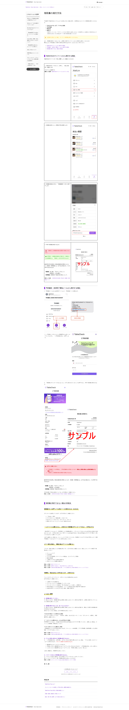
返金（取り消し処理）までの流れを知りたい (55, 696)
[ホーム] (34, 2)
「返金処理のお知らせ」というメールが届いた (32, 45)
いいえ (74, 671)
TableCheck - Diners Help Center (32, 7)
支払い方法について (31, 49)
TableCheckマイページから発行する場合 (56, 45)
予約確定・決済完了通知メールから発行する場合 (58, 47)
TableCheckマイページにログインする (60, 71)
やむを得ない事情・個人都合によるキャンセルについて (32, 40)
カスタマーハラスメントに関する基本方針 (82, 707)
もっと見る (33, 69)
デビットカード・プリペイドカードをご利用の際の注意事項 (32, 59)
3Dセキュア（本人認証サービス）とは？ (33, 24)
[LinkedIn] (48, 664)
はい (67, 671)
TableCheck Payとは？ (50, 684)
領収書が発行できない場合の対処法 (55, 48)
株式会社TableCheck (98, 707)
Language (100, 2)
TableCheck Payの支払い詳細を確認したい (54, 690)
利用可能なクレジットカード (32, 53)
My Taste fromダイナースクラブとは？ (33, 28)
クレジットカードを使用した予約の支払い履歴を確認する (58, 687)
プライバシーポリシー (67, 707)
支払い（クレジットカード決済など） (47, 7)
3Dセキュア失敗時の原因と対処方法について (33, 19)
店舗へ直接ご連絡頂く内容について (53, 693)
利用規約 (58, 707)
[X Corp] (46, 664)
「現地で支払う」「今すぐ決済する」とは (32, 64)
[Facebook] (44, 664)
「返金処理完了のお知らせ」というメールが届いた (32, 34)
